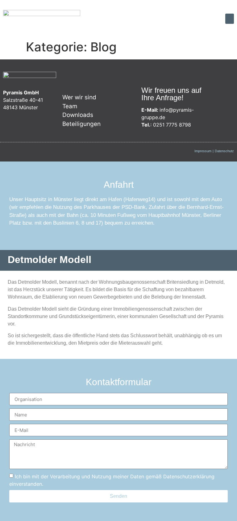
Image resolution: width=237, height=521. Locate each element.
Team (69, 106)
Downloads (77, 114)
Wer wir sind (79, 97)
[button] (229, 19)
